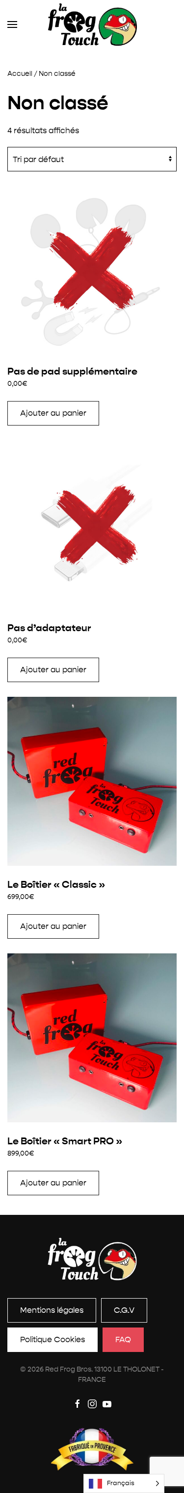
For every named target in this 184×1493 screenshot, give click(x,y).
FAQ (123, 1339)
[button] (12, 24)
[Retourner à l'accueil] (92, 24)
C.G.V (124, 1310)
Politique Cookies (52, 1339)
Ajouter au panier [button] (53, 413)
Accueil (19, 74)
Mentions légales (51, 1310)
